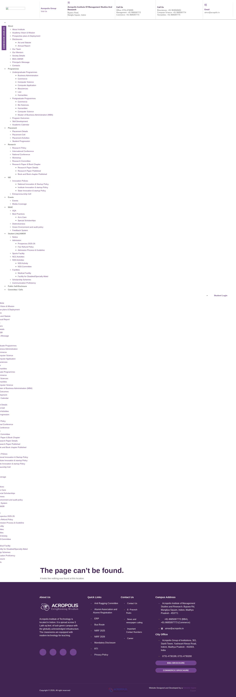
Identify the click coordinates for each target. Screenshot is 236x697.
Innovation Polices (20, 181)
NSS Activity (23, 263)
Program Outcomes (20, 118)
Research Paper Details (28, 167)
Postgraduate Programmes (24, 98)
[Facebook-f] (42, 652)
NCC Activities (18, 257)
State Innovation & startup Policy (32, 191)
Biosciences (23, 88)
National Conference (21, 154)
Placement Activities (20, 138)
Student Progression (21, 141)
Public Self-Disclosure (17, 286)
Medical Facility (24, 273)
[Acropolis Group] (42, 4)
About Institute (18, 29)
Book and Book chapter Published (32, 174)
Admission (16, 240)
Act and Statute (24, 42)
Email (207, 9)
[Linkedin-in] (73, 652)
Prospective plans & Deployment (26, 36)
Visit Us (44, 11)
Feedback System (20, 230)
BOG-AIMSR (17, 59)
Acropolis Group (48, 8)
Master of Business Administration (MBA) (35, 115)
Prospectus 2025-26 (26, 243)
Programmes (13, 69)
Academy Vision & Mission (23, 33)
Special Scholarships (27, 220)
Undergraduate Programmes (24, 72)
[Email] (205, 5)
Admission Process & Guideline (31, 250)
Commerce (22, 79)
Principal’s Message (21, 62)
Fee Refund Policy (26, 247)
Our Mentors (17, 52)
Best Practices (18, 214)
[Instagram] (63, 652)
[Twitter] (53, 652)
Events (11, 197)
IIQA (14, 211)
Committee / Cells (15, 290)
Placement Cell (18, 135)
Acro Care (22, 217)
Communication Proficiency (24, 283)
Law (19, 92)
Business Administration (28, 75)
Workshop (16, 158)
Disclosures (17, 39)
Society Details (18, 56)
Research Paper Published (29, 171)
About (10, 26)
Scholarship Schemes (21, 280)
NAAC (10, 207)
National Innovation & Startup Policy (33, 184)
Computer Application (27, 85)
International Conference (23, 151)
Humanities (22, 95)
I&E (9, 177)
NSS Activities (18, 260)
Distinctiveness (18, 224)
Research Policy (19, 148)
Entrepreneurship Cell (21, 194)
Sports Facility (18, 253)
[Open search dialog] (192, 292)
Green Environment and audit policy (27, 227)
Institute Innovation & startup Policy (33, 187)
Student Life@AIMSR (17, 234)
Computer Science (26, 82)
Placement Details (20, 131)
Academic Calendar (20, 125)
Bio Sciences (23, 105)
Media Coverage (19, 204)
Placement (12, 128)
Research (12, 145)
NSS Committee (25, 266)
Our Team (16, 49)
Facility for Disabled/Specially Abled (33, 276)
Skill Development (20, 121)
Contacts (16, 65)
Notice (15, 237)
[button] (91, 293)
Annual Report (24, 46)
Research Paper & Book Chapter (26, 164)
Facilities (16, 270)
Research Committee (21, 161)
